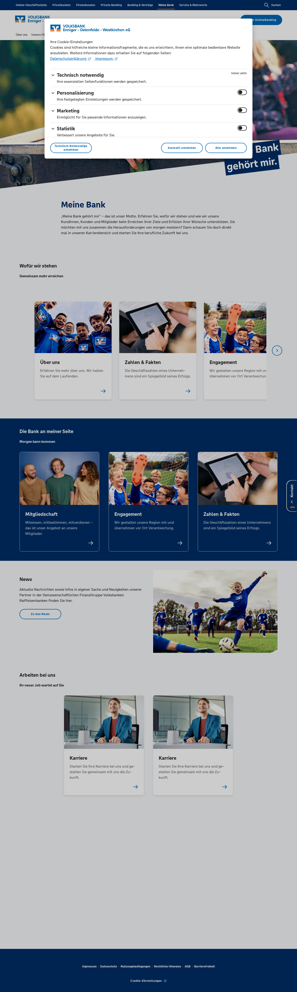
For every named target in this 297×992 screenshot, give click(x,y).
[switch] (242, 92)
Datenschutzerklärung (68, 58)
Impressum (104, 58)
